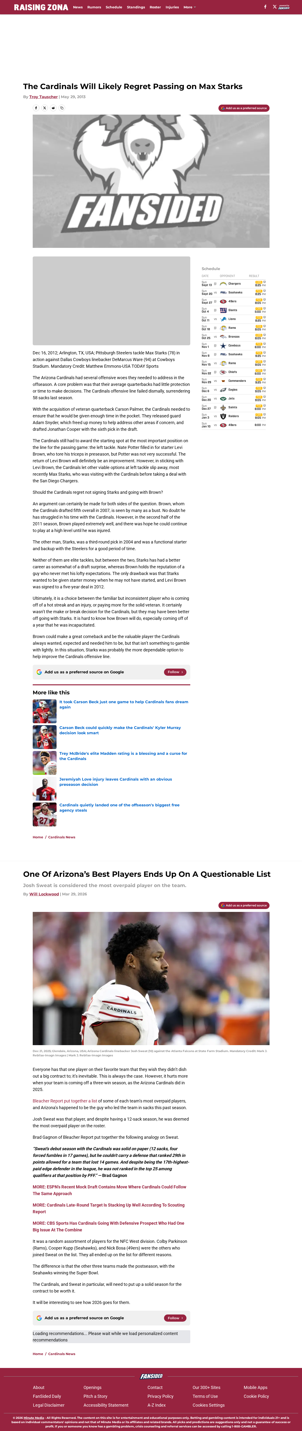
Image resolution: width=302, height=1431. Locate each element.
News (78, 7)
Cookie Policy (256, 1396)
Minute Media (34, 1418)
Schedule (114, 7)
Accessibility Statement (106, 1405)
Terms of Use (205, 1396)
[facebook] (265, 7)
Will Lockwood (44, 894)
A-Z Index (157, 1405)
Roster (155, 7)
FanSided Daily (47, 1396)
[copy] (61, 108)
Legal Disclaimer (48, 1405)
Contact (155, 1387)
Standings (136, 7)
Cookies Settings (209, 1405)
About (38, 1387)
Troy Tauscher (43, 97)
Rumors (94, 7)
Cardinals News (61, 837)
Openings (92, 1387)
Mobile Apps (255, 1387)
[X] (275, 7)
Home (38, 837)
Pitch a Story (95, 1396)
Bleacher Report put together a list (65, 1100)
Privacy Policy (161, 1396)
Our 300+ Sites (206, 1387)
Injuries (172, 7)
